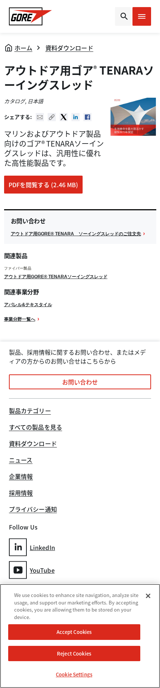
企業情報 (21, 477)
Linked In (75, 117)
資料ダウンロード (69, 47)
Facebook (87, 117)
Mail (40, 117)
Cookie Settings (74, 674)
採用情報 (21, 493)
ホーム (23, 47)
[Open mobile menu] (141, 16)
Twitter (64, 117)
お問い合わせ (80, 381)
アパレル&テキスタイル (28, 304)
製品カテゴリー (30, 411)
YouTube (42, 570)
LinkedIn (42, 547)
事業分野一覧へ (19, 319)
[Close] (148, 596)
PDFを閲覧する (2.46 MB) (44, 184)
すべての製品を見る (35, 427)
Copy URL (52, 117)
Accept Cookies (74, 631)
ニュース (20, 460)
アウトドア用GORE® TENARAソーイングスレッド (56, 276)
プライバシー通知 (33, 509)
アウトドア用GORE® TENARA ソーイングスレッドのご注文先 (76, 233)
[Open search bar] (123, 16)
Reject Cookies (74, 653)
